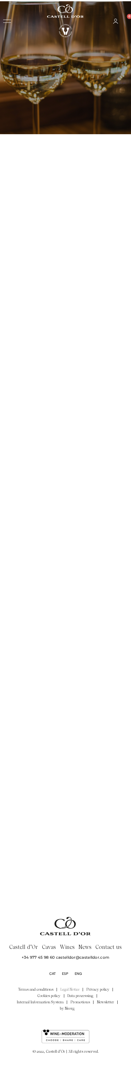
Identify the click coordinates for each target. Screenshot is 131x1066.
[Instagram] (65, 1020)
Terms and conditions (35, 989)
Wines (67, 947)
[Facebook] (53, 1020)
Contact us (108, 947)
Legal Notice (69, 989)
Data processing (80, 996)
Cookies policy (49, 996)
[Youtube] (78, 1020)
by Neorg (67, 1008)
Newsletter (105, 1002)
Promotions (80, 1002)
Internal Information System (40, 1002)
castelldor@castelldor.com (83, 957)
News (85, 947)
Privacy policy (97, 989)
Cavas (49, 947)
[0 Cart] (125, 21)
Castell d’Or (23, 947)
